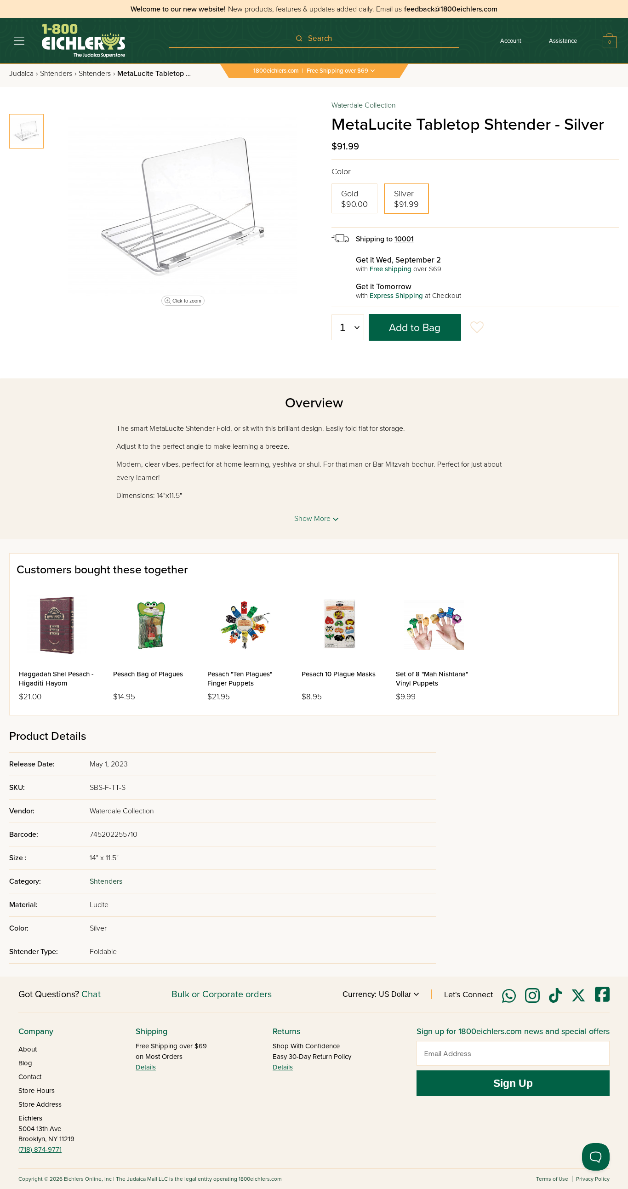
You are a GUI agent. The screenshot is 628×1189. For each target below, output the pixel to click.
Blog (25, 1063)
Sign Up (513, 1083)
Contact (29, 1077)
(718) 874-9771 (40, 1149)
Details (146, 1067)
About (27, 1049)
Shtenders (58, 73)
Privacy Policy (593, 1179)
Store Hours (36, 1090)
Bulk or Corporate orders (221, 994)
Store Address (40, 1104)
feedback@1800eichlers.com (450, 9)
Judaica (23, 73)
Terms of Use (552, 1179)
